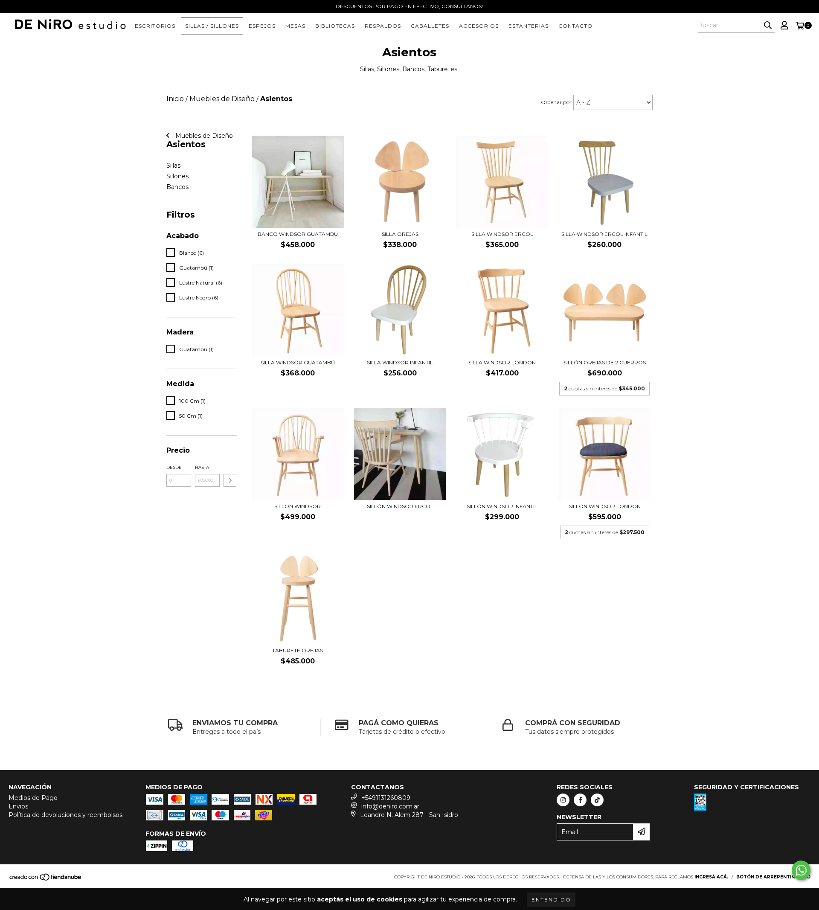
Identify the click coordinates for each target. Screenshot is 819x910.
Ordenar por (556, 102)
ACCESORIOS (479, 26)
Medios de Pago (33, 798)
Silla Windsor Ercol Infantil (604, 234)
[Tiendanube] (46, 880)
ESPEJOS (262, 26)
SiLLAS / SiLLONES (212, 26)
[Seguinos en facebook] (580, 800)
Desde (174, 467)
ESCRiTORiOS (155, 26)
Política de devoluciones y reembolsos (65, 815)
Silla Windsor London (502, 362)
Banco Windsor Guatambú (298, 234)
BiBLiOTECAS (335, 26)
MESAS (295, 26)
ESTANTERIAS (528, 26)
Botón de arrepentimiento (773, 877)
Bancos (177, 187)
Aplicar (230, 480)
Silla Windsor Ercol (502, 234)
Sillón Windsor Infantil (502, 506)
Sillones (177, 176)
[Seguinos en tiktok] (597, 800)
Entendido (551, 899)
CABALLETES (430, 26)
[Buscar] (768, 25)
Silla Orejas (400, 234)
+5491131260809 (385, 798)
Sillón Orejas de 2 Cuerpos (604, 362)
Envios (18, 806)
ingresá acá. (711, 877)
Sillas (173, 165)
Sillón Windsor (297, 506)
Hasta (202, 467)
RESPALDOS (383, 26)
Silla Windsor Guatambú (298, 362)
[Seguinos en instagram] (563, 800)
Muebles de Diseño (203, 136)
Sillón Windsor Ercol (400, 506)
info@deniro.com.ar (390, 806)
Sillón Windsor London (605, 506)
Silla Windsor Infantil (400, 362)
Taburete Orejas (297, 650)
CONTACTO (575, 26)
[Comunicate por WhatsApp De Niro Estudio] (801, 870)
